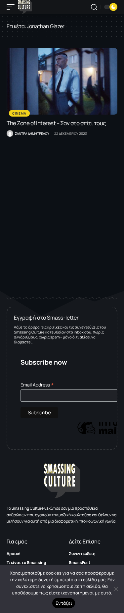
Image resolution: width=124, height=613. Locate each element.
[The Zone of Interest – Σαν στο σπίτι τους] (62, 81)
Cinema (19, 113)
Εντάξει (64, 603)
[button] (12, 7)
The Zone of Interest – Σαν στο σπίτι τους (56, 123)
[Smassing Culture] (25, 7)
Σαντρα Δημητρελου (32, 133)
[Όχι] (115, 589)
